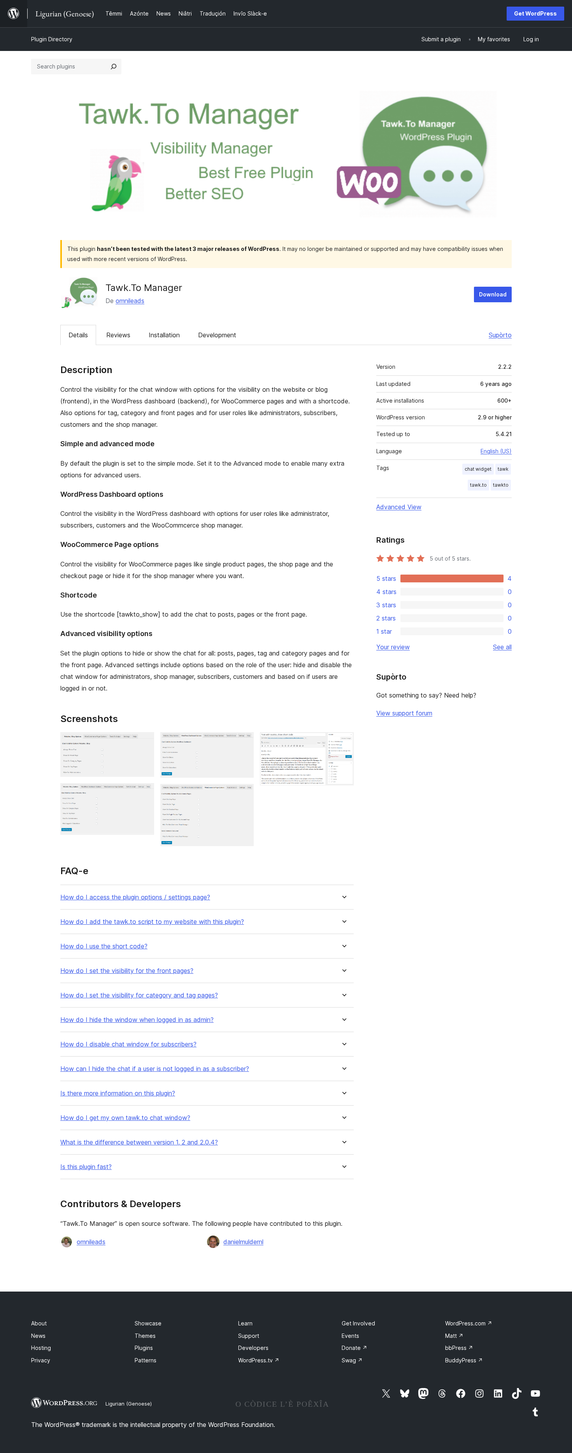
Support (248, 1335)
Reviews (118, 335)
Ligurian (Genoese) (128, 1403)
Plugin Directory (51, 39)
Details (78, 335)
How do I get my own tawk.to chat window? (125, 1118)
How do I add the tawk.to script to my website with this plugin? (152, 921)
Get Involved (358, 1323)
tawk (503, 469)
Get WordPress (535, 13)
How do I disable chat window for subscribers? (128, 1044)
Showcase (148, 1323)
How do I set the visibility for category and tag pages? (139, 995)
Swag (352, 1360)
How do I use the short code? (103, 946)
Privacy (40, 1360)
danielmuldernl (243, 1242)
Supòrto (500, 335)
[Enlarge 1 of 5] (143, 743)
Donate (354, 1347)
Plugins (144, 1347)
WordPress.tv (258, 1360)
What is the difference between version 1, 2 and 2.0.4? (139, 1142)
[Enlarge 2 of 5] (143, 793)
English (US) (496, 451)
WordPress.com (468, 1323)
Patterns (145, 1360)
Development (217, 335)
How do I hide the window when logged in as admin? (137, 1020)
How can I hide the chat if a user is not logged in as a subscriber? (154, 1069)
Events (350, 1335)
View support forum (404, 713)
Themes (145, 1335)
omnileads (130, 301)
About (39, 1323)
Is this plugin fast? (86, 1167)
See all (502, 647)
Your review (393, 647)
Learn (245, 1323)
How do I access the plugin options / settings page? (135, 897)
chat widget (478, 469)
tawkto (501, 485)
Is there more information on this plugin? (117, 1093)
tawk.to (478, 485)
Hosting (41, 1347)
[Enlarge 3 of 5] (243, 743)
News (38, 1335)
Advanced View (398, 507)
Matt (454, 1335)
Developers (253, 1347)
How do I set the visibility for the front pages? (126, 971)
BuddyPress (464, 1360)
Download (493, 294)
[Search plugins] (113, 66)
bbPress (459, 1347)
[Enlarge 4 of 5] (243, 794)
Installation (164, 335)
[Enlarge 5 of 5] (343, 743)
